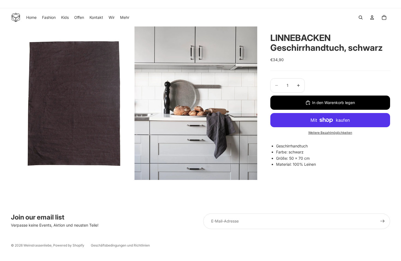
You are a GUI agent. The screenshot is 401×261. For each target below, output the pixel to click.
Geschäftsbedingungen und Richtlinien (120, 245)
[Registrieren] (382, 221)
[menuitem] (124, 17)
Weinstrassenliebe (37, 245)
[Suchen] (361, 17)
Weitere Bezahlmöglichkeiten (330, 133)
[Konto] (372, 17)
